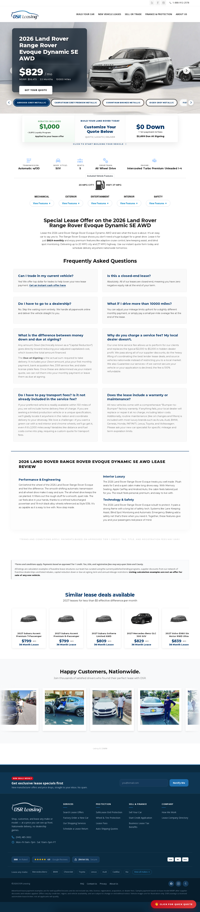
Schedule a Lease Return (75, 828)
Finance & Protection (158, 14)
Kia (127, 872)
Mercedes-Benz (39, 872)
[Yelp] (185, 883)
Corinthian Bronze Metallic (123, 103)
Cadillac (116, 872)
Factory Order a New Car (75, 817)
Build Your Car (85, 14)
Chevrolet (68, 872)
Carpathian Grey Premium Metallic (76, 103)
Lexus (94, 872)
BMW (55, 872)
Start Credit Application (140, 817)
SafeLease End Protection (109, 812)
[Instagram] (178, 883)
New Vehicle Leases (109, 14)
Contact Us (92, 883)
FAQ (82, 883)
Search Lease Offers (73, 812)
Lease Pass (102, 823)
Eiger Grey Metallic (162, 103)
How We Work (169, 812)
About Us (181, 14)
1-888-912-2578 (180, 2)
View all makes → (142, 872)
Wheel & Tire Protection (108, 817)
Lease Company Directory (175, 817)
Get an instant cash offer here (47, 285)
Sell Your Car (135, 812)
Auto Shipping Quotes (107, 828)
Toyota (82, 872)
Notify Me (179, 782)
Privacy (103, 883)
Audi (104, 872)
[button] (100, 128)
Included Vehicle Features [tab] (100, 176)
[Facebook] (171, 883)
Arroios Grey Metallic (31, 103)
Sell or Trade (133, 14)
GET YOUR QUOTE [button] (36, 90)
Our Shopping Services (74, 823)
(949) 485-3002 (23, 837)
